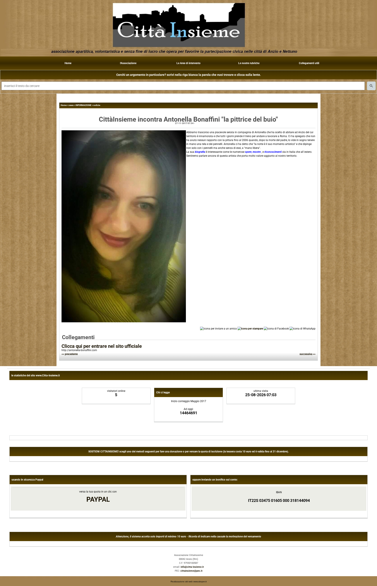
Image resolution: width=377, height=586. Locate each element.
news (71, 105)
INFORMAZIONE (83, 105)
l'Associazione (128, 63)
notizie (96, 105)
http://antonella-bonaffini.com (79, 350)
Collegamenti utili (309, 63)
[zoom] (124, 321)
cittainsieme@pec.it (191, 570)
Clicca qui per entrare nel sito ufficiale (102, 346)
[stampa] (250, 328)
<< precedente (70, 354)
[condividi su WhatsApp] (302, 328)
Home (68, 63)
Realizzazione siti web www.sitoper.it (189, 581)
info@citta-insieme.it (192, 567)
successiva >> (307, 354)
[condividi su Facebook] (276, 328)
